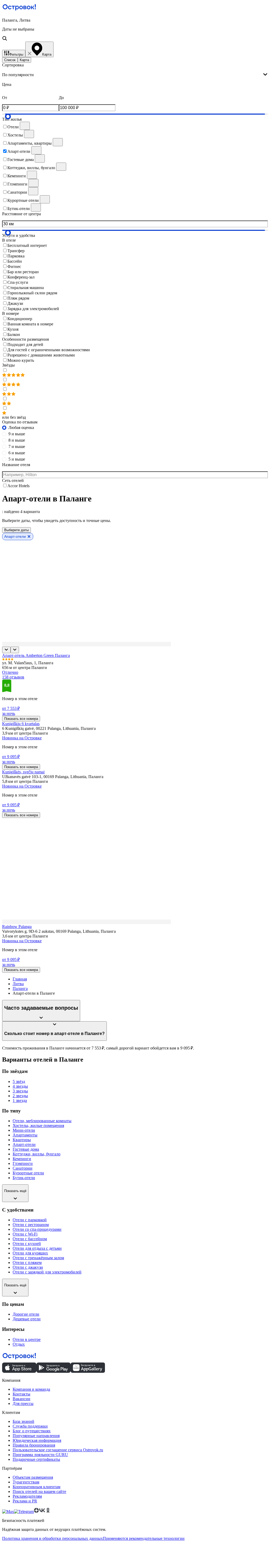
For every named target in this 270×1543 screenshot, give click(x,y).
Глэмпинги (23, 1163)
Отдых (19, 1344)
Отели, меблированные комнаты (42, 1121)
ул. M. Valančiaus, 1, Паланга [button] (27, 663)
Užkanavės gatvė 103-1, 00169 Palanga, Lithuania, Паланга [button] (52, 776)
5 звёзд (19, 1081)
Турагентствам (26, 1482)
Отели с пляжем (27, 1262)
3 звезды (20, 1091)
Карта (24, 60)
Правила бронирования (34, 1445)
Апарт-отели (24, 1144)
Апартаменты (25, 1135)
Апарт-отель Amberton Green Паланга (36, 655)
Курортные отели (28, 1173)
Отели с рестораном (31, 1224)
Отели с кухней (27, 1243)
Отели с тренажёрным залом (38, 1258)
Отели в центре (27, 1339)
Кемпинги (22, 1158)
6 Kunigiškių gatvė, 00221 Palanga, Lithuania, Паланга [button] (49, 728)
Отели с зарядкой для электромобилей (47, 1272)
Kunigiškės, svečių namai (23, 772)
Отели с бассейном (30, 1239)
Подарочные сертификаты (36, 1459)
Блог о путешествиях (32, 1431)
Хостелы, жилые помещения (38, 1125)
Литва (18, 984)
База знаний (23, 1421)
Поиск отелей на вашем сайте (39, 1491)
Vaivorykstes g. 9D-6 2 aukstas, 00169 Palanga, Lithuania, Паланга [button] (59, 931)
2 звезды (20, 1095)
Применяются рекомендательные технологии (144, 1538)
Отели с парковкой (30, 1220)
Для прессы (23, 1403)
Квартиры (22, 1139)
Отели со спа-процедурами (37, 1229)
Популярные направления (36, 1435)
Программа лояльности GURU (40, 1454)
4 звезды (20, 1086)
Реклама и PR (25, 1501)
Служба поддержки (30, 1426)
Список (10, 60)
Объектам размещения (33, 1477)
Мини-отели (24, 1130)
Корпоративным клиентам (36, 1487)
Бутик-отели (24, 1177)
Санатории (22, 1168)
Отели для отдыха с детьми (37, 1248)
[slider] (8, 116)
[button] (135, 30)
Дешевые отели (27, 1319)
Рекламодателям (27, 1496)
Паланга (20, 988)
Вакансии (21, 1398)
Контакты (21, 1394)
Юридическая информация (37, 1440)
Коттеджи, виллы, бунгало (36, 1154)
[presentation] (135, 75)
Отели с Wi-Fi (25, 1234)
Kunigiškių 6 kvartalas (21, 723)
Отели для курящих (30, 1253)
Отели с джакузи (28, 1267)
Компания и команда (31, 1389)
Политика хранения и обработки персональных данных (52, 1538)
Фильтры (16, 54)
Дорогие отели (26, 1314)
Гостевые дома (26, 1149)
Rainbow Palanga (17, 926)
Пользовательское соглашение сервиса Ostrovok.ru (58, 1450)
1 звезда (20, 1100)
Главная (20, 979)
